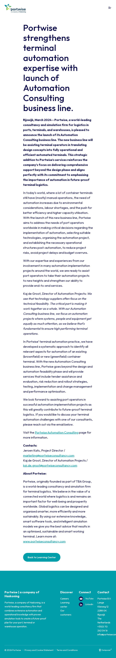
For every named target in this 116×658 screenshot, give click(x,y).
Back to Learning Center (42, 557)
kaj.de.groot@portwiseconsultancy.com (50, 465)
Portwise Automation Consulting (57, 432)
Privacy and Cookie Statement (39, 650)
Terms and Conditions (67, 650)
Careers (64, 598)
